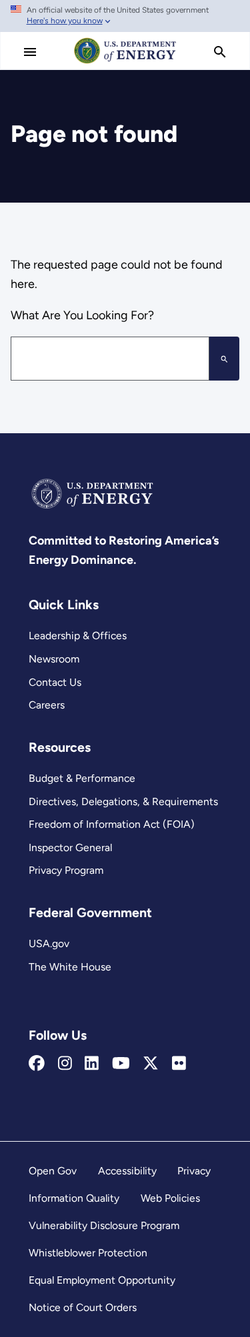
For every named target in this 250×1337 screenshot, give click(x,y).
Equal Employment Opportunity (102, 1280)
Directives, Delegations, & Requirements (123, 801)
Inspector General (70, 847)
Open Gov (53, 1170)
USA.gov (49, 943)
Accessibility (127, 1170)
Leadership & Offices (78, 635)
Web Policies (170, 1198)
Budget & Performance (82, 778)
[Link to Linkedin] (92, 1063)
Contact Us (55, 682)
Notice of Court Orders (83, 1307)
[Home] (125, 62)
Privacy (194, 1170)
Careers (47, 704)
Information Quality (74, 1198)
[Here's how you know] (125, 16)
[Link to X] (151, 1063)
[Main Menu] (30, 52)
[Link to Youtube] (121, 1063)
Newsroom (54, 659)
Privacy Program (66, 870)
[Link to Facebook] (37, 1063)
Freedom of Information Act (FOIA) (112, 824)
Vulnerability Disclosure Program (104, 1225)
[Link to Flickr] (179, 1063)
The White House (70, 966)
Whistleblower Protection (88, 1252)
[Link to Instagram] (65, 1063)
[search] (220, 52)
